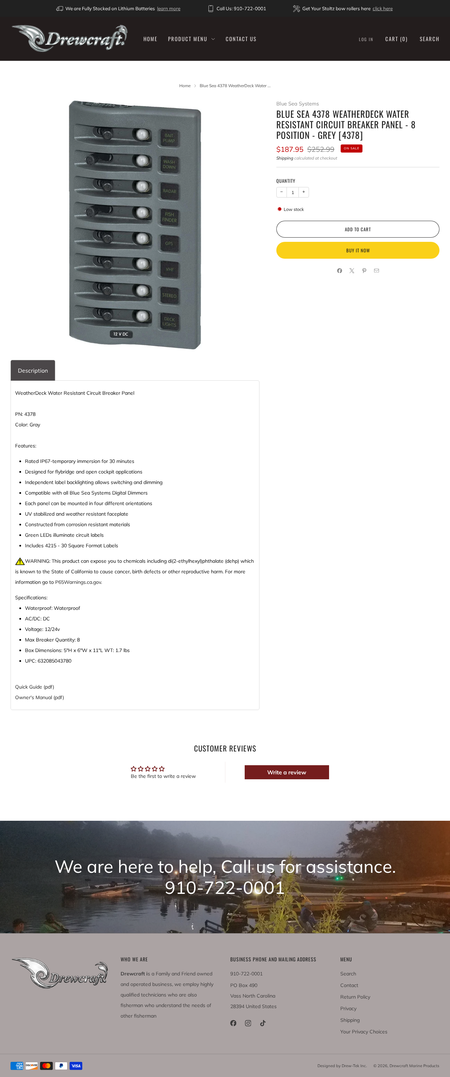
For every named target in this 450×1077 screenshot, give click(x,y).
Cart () (396, 39)
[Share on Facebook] (339, 271)
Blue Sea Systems (297, 103)
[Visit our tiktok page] (262, 1023)
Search (429, 39)
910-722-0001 (246, 973)
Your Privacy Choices (363, 1031)
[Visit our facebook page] (233, 1023)
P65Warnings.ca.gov (78, 582)
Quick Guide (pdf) (34, 687)
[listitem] (118, 8)
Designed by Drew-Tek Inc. (342, 1065)
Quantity (285, 180)
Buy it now (358, 250)
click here (383, 8)
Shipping (284, 158)
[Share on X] (351, 271)
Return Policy (355, 997)
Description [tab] (33, 370)
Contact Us (241, 39)
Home (150, 39)
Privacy (348, 1008)
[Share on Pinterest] (364, 271)
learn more (168, 8)
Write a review (286, 772)
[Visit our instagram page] (247, 1023)
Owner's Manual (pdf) (39, 697)
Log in (366, 39)
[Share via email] (376, 271)
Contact (349, 985)
